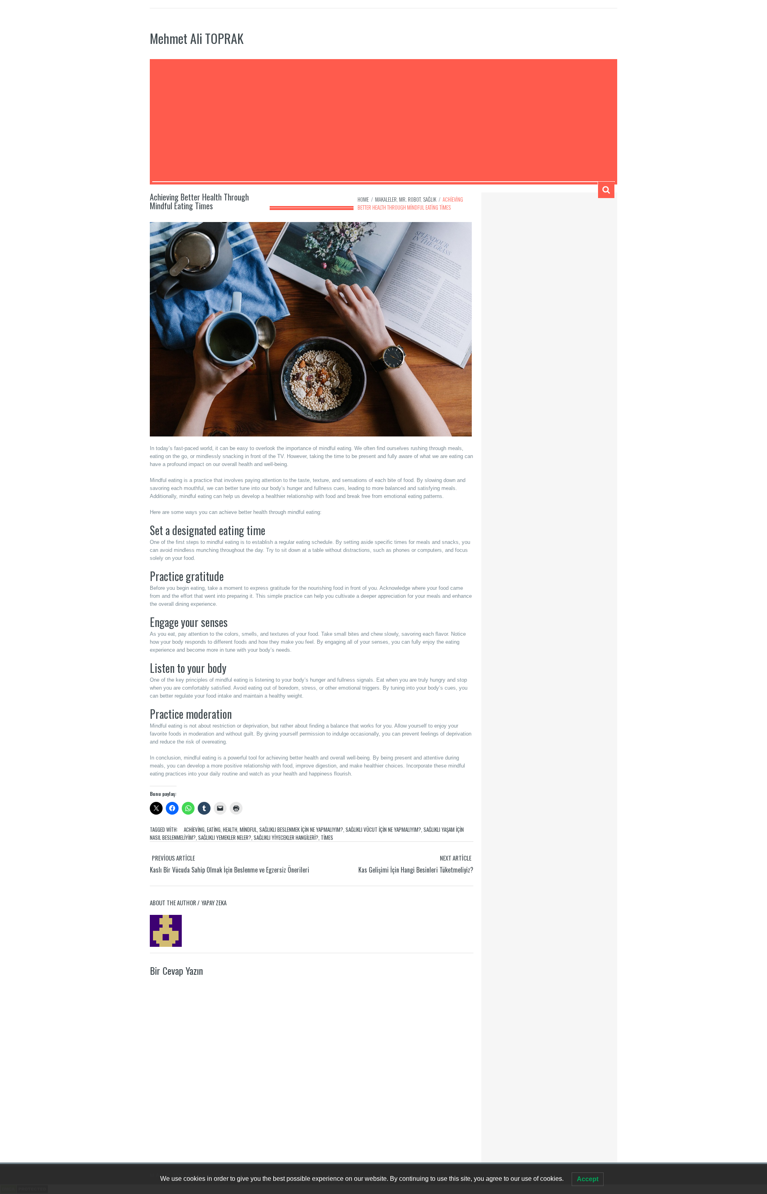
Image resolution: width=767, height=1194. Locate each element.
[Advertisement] (383, 121)
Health (230, 829)
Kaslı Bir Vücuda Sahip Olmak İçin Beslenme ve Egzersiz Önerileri (229, 870)
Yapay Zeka (214, 902)
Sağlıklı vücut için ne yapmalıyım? (383, 829)
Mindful (248, 829)
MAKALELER (386, 199)
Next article (455, 857)
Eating (214, 829)
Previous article (173, 857)
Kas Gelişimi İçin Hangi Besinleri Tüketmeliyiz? (415, 870)
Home (363, 199)
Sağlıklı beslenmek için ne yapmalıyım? (301, 829)
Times (327, 837)
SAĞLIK (429, 199)
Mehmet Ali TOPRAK (197, 38)
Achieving (194, 829)
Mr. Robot (410, 199)
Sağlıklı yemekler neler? (224, 837)
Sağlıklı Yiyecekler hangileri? (286, 837)
